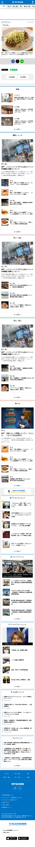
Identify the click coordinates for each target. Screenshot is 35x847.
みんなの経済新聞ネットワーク (17, 824)
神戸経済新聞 (17, 2)
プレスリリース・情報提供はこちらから (12, 797)
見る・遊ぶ (15, 6)
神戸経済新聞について (8, 795)
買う (21, 6)
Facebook (15, 788)
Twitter (20, 788)
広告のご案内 (6, 804)
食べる (9, 6)
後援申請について (7, 807)
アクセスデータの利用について (10, 800)
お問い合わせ (6, 802)
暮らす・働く (27, 6)
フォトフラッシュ (6, 22)
